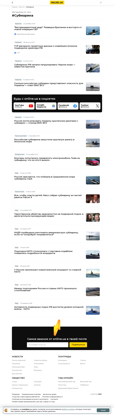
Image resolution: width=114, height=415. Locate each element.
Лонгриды (64, 356)
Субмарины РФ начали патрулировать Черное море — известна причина (44, 65)
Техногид (62, 385)
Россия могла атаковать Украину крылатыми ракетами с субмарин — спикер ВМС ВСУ (46, 122)
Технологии (19, 191)
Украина (18, 23)
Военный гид (85, 382)
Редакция (16, 394)
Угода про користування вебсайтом (26, 397)
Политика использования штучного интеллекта (30, 399)
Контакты (54, 399)
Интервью (62, 360)
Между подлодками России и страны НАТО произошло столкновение (45, 289)
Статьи (83, 360)
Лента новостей (18, 360)
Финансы (38, 370)
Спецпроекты (64, 364)
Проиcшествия (21, 136)
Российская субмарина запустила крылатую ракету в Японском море (44, 140)
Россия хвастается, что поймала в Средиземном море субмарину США (44, 178)
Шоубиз (37, 385)
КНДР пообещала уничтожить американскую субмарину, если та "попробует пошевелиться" (46, 233)
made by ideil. (96, 394)
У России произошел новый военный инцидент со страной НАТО (47, 271)
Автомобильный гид (66, 382)
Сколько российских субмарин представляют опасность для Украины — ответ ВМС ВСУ (48, 84)
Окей (103, 410)
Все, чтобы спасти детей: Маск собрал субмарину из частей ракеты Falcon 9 (48, 196)
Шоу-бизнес (17, 374)
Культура (37, 382)
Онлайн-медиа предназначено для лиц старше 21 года (33, 401)
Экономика (38, 364)
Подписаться (78, 345)
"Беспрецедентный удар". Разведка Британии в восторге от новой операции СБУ (48, 28)
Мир (16, 173)
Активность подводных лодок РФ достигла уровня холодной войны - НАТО (48, 308)
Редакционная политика (31, 394)
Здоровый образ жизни (68, 388)
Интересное (19, 154)
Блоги (82, 364)
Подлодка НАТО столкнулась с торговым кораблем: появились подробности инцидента (43, 252)
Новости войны (40, 360)
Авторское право (49, 394)
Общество (18, 378)
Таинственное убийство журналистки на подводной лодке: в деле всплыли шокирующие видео (48, 215)
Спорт (14, 382)
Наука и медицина (20, 385)
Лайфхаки (84, 385)
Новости (17, 356)
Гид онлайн (65, 378)
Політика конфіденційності (52, 397)
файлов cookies (68, 409)
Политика (16, 364)
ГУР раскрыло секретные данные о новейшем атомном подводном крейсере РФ (45, 47)
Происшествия (18, 367)
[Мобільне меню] (101, 2)
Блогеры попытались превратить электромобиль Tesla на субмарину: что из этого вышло (47, 159)
